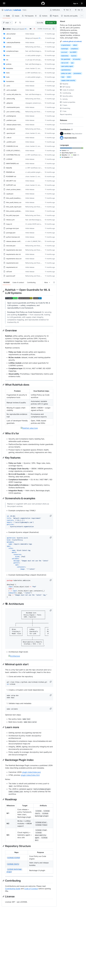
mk (7, 60)
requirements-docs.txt (14, 258)
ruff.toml (9, 271)
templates (9, 68)
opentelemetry (65, 70)
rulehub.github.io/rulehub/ (72, 41)
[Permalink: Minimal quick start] (3, 664)
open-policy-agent (67, 66)
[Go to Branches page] (16, 22)
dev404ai (7, 29)
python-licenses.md (13, 237)
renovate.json (10, 246)
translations (10, 81)
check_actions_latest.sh (14, 189)
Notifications (56, 10)
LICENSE (9, 159)
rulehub (8, 10)
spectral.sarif (10, 276)
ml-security (76, 59)
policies (8, 64)
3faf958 (39, 29)
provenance (77, 73)
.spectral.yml (10, 133)
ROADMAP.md (11, 176)
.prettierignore (11, 116)
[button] (50, 515)
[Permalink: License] (3, 896)
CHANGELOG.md (12, 146)
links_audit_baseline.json (14, 198)
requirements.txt (12, 267)
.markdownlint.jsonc (13, 107)
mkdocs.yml (10, 220)
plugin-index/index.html (30, 775)
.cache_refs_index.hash (14, 94)
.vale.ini (8, 137)
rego (62, 77)
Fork (68, 10)
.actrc (8, 86)
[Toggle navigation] (4, 3)
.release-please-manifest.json (16, 124)
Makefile (9, 168)
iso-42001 (73, 52)
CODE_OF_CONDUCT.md (14, 150)
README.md (10, 172)
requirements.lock (12, 263)
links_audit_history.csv (13, 202)
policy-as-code (66, 73)
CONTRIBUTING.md (13, 155)
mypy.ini (9, 224)
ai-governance (65, 45)
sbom (69, 77)
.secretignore (10, 129)
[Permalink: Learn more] (3, 727)
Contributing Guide (12, 889)
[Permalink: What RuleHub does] (3, 384)
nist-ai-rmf (64, 63)
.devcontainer (11, 34)
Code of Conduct (31, 889)
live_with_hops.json (12, 215)
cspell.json (9, 194)
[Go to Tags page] (20, 22)
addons (8, 47)
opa (72, 63)
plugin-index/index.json (31, 772)
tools (7, 77)
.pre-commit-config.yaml (14, 112)
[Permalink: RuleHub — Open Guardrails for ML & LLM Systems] (3, 291)
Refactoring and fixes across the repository (40, 47)
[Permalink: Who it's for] (3, 433)
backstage (64, 48)
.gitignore (9, 103)
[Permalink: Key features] (3, 457)
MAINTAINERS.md (12, 163)
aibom (75, 45)
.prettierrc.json (11, 120)
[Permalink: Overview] (3, 330)
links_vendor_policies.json (15, 211)
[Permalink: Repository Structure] (3, 846)
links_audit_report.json (13, 207)
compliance (74, 48)
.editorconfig (10, 99)
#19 (26, 29)
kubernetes (64, 56)
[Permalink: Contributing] (3, 880)
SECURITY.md (11, 181)
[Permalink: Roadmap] (3, 799)
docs (8, 55)
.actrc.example (11, 90)
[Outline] (54, 282)
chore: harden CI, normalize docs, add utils (40, 68)
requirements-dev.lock (14, 250)
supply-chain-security (68, 80)
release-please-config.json (15, 241)
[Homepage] (43, 3)
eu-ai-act (64, 52)
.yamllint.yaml (11, 142)
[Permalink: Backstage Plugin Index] (3, 759)
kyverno (73, 56)
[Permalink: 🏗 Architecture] (3, 603)
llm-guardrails (65, 59)
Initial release (29, 34)
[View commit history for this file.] (53, 28)
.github (8, 38)
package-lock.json (12, 228)
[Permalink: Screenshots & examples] (3, 498)
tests (8, 73)
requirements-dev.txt (13, 254)
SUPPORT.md (11, 185)
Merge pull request (18, 29)
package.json (10, 233)
